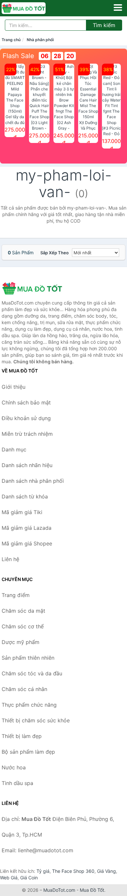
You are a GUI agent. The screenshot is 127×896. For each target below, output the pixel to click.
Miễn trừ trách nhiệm (27, 434)
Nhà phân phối (40, 39)
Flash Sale (18, 56)
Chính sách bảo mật (26, 402)
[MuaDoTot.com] (32, 8)
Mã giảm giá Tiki (22, 512)
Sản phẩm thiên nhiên (28, 657)
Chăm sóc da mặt (23, 610)
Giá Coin (29, 877)
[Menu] (118, 7)
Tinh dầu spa (17, 783)
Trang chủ (11, 39)
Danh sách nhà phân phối (33, 481)
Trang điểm (16, 595)
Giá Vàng (106, 871)
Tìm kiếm (104, 25)
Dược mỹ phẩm (20, 642)
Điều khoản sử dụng (26, 418)
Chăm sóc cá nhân (24, 689)
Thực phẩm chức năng (29, 704)
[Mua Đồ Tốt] (34, 288)
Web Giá (9, 877)
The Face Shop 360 (73, 871)
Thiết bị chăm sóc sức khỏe (36, 720)
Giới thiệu (13, 387)
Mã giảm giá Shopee (27, 543)
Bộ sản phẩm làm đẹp (28, 751)
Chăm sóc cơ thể (23, 626)
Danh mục (14, 449)
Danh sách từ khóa (25, 496)
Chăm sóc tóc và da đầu (32, 673)
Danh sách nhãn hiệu (27, 465)
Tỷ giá (42, 871)
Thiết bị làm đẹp (22, 736)
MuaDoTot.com (59, 890)
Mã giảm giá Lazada (26, 528)
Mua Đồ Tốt (92, 890)
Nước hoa (14, 767)
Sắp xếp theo (54, 252)
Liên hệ (10, 559)
